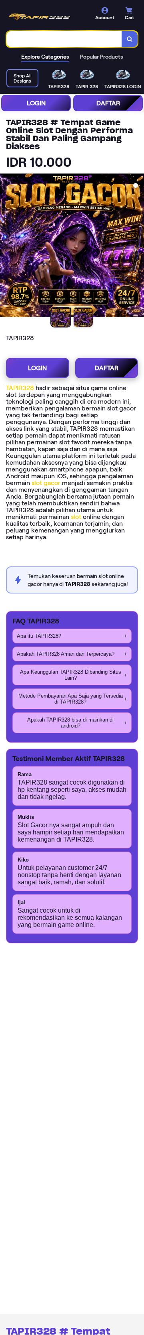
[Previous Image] (6, 246)
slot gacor (46, 482)
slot (76, 516)
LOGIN (36, 103)
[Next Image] (137, 246)
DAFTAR (108, 103)
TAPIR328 (20, 388)
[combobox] (64, 39)
